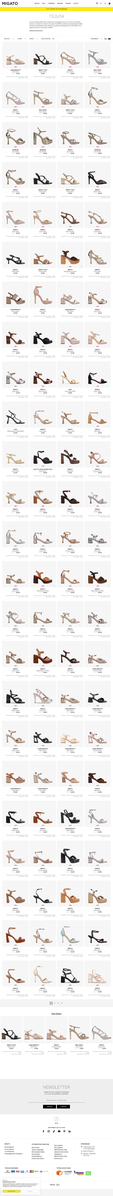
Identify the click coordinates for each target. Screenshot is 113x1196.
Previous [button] (5, 55)
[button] (6, 1180)
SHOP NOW (64, 9)
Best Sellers (56, 1014)
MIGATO (70, 70)
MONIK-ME (15, 150)
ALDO (70, 389)
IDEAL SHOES (97, 70)
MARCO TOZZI (43, 70)
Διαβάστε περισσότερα (36, 30)
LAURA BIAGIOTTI (15, 70)
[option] (15, 55)
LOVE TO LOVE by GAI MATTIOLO (42, 469)
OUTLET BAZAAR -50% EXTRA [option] (56, 9)
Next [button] (26, 55)
